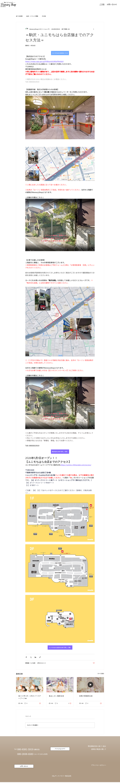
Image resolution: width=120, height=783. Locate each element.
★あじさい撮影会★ (56, 696)
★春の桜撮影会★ (86, 696)
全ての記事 (19, 16)
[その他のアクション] (93, 29)
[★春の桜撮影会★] (90, 684)
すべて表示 (101, 673)
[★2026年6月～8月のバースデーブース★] (29, 684)
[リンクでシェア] (40, 657)
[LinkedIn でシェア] (35, 657)
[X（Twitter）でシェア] (31, 657)
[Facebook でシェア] (26, 657)
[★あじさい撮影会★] (60, 684)
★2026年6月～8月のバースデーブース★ (29, 697)
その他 (44, 16)
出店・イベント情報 (32, 16)
